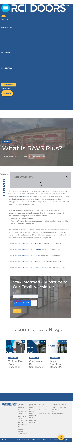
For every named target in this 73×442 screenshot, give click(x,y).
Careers (28, 107)
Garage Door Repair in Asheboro (30, 249)
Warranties (9, 24)
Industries (9, 33)
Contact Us (8, 85)
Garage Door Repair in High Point (30, 243)
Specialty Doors (11, 55)
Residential (6, 68)
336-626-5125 (6, 88)
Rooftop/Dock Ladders (13, 64)
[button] (4, 180)
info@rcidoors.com (44, 413)
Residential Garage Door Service (17, 23)
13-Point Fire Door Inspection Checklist (15, 365)
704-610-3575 (33, 421)
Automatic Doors (11, 50)
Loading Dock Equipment (15, 41)
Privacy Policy (47, 440)
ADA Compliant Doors (13, 34)
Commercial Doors (12, 30)
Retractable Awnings (13, 80)
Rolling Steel (10, 48)
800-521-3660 (22, 421)
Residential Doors (12, 70)
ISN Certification (14, 100)
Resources (36, 107)
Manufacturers (13, 102)
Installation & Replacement (15, 31)
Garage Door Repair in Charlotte (30, 255)
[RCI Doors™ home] (9, 404)
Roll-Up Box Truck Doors (14, 47)
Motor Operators (11, 43)
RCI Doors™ (24, 196)
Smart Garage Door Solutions (16, 82)
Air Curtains (9, 59)
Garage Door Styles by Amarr (16, 72)
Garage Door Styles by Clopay (16, 75)
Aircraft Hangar (11, 56)
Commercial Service (13, 22)
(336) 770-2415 (22, 418)
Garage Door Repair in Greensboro (30, 261)
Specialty (5, 53)
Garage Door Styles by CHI (15, 73)
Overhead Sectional (12, 44)
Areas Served (12, 107)
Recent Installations (15, 105)
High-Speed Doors (12, 40)
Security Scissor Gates (13, 58)
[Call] (61, 437)
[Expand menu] (3, 16)
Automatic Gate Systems (14, 38)
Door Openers (10, 77)
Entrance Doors (11, 35)
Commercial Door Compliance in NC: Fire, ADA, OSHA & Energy (36, 368)
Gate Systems (10, 76)
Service (4, 19)
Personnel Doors (11, 45)
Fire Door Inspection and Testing (17, 37)
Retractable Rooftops (13, 65)
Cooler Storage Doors (13, 62)
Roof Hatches (10, 61)
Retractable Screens (12, 79)
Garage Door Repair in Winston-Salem (32, 267)
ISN (9, 191)
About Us (6, 97)
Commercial (6, 27)
